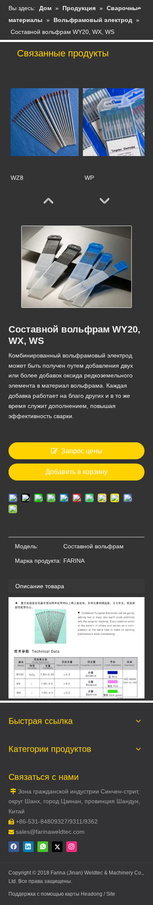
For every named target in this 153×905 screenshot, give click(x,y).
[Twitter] (57, 846)
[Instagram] (71, 846)
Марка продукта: (38, 560)
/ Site (109, 894)
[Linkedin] (28, 846)
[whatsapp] (42, 846)
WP (88, 177)
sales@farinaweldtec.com (50, 831)
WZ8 (17, 177)
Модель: (26, 546)
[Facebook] (13, 846)
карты (73, 894)
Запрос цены (81, 451)
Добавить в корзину (76, 471)
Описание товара (39, 586)
